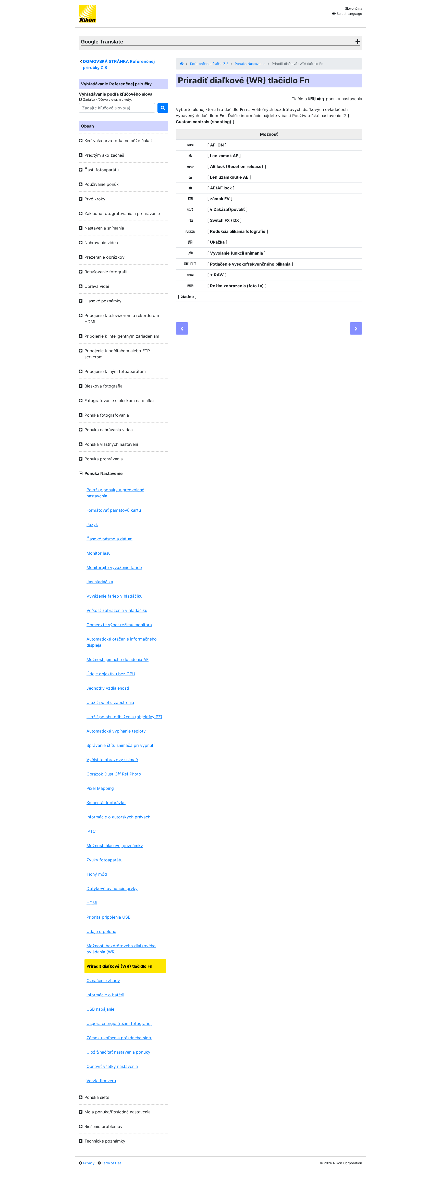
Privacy (88, 1163)
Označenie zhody (103, 980)
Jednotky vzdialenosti (108, 688)
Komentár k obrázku (106, 802)
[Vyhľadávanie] (162, 108)
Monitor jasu (99, 553)
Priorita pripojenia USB (108, 917)
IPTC (91, 831)
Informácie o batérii (105, 994)
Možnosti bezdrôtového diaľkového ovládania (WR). (121, 948)
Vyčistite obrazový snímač (112, 759)
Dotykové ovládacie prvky (112, 888)
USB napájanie (100, 1009)
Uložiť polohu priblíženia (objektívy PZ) (124, 716)
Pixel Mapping (100, 788)
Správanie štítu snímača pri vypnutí (120, 745)
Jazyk (92, 524)
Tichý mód (97, 874)
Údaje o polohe (101, 931)
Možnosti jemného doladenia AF (118, 659)
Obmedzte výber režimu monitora (119, 624)
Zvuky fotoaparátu (104, 859)
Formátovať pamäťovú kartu (114, 510)
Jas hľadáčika (100, 581)
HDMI (92, 902)
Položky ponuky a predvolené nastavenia (115, 492)
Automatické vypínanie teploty (116, 731)
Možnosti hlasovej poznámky (115, 845)
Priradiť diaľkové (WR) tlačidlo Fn (119, 966)
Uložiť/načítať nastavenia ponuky (118, 1052)
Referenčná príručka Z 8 (209, 64)
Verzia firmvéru (101, 1080)
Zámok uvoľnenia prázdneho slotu (119, 1037)
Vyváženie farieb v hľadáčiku (114, 596)
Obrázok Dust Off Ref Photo (114, 774)
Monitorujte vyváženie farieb (114, 567)
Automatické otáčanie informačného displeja (122, 642)
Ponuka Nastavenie (250, 64)
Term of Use (111, 1163)
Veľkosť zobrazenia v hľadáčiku (117, 610)
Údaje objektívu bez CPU (111, 673)
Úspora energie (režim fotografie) (119, 1023)
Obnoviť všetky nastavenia (112, 1066)
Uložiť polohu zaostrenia (110, 702)
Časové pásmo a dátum (109, 538)
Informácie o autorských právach (118, 816)
